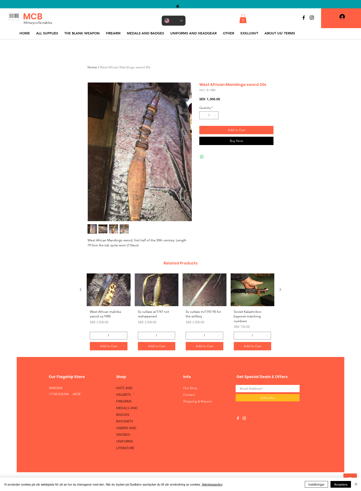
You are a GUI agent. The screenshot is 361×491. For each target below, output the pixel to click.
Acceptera (340, 484)
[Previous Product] (80, 289)
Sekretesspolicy (212, 484)
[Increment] (215, 115)
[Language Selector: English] (174, 21)
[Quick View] (109, 289)
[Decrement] (202, 115)
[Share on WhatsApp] (202, 156)
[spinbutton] (209, 115)
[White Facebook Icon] (238, 418)
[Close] (355, 484)
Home (92, 67)
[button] (177, 6)
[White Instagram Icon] (244, 418)
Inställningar (316, 484)
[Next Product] (280, 289)
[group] (180, 313)
